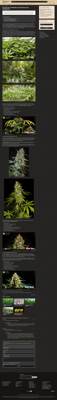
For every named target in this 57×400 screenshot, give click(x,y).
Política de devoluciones (32, 386)
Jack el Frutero (4, 31)
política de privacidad (16, 362)
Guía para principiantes (19, 385)
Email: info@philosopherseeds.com (47, 386)
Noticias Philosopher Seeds (43, 34)
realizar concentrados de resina (10, 25)
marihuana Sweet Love (6, 142)
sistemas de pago (24, 343)
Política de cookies (31, 387)
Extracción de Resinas (43, 33)
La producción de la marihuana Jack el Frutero (10, 18)
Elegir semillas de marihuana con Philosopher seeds (18, 314)
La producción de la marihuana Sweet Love (10, 19)
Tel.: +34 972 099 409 (45, 387)
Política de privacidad (31, 378)
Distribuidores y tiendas (5, 385)
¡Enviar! (19, 366)
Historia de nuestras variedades (44, 35)
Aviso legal (11, 362)
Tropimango (32, 254)
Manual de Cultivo (42, 32)
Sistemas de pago (31, 385)
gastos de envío (29, 343)
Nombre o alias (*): (6, 347)
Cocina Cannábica (42, 37)
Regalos (17, 386)
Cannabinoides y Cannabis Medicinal (44, 36)
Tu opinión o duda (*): (6, 356)
